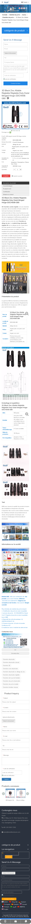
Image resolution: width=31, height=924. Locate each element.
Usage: (3, 152)
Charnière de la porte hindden (11, 678)
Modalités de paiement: (5, 158)
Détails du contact (8, 194)
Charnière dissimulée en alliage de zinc (14, 672)
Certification (6, 191)
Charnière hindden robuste (10, 687)
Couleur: (4, 150)
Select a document (8, 721)
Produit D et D (7, 189)
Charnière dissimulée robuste (11, 662)
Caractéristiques (7, 186)
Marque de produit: (6, 142)
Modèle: (4, 139)
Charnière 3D (6, 665)
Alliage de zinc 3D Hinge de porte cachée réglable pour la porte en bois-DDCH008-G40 (20, 800)
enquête (6, 176)
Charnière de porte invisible (10, 684)
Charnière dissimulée (9, 659)
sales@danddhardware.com (11, 832)
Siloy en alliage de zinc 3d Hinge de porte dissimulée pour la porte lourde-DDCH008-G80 (10, 800)
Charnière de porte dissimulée (11, 681)
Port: (3, 162)
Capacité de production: (5, 166)
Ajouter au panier (17, 176)
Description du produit (9, 183)
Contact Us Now (15, 83)
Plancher (26, 916)
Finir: (3, 146)
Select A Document (10, 53)
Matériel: (4, 144)
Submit (6, 779)
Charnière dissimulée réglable (11, 675)
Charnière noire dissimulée (10, 668)
